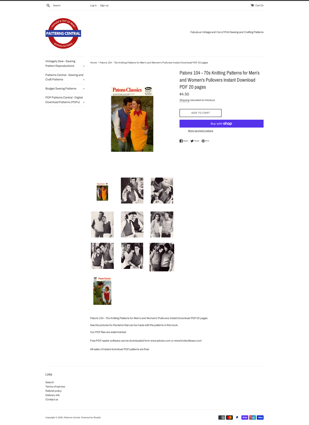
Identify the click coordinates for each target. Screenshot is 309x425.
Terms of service (55, 386)
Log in (93, 5)
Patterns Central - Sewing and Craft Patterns (65, 77)
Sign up (104, 5)
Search (49, 382)
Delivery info (52, 395)
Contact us (51, 399)
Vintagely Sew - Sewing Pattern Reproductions (65, 63)
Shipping (184, 100)
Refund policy (53, 390)
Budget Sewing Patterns (65, 88)
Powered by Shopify (91, 417)
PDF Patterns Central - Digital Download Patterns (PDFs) (65, 100)
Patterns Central (72, 417)
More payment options (200, 131)
